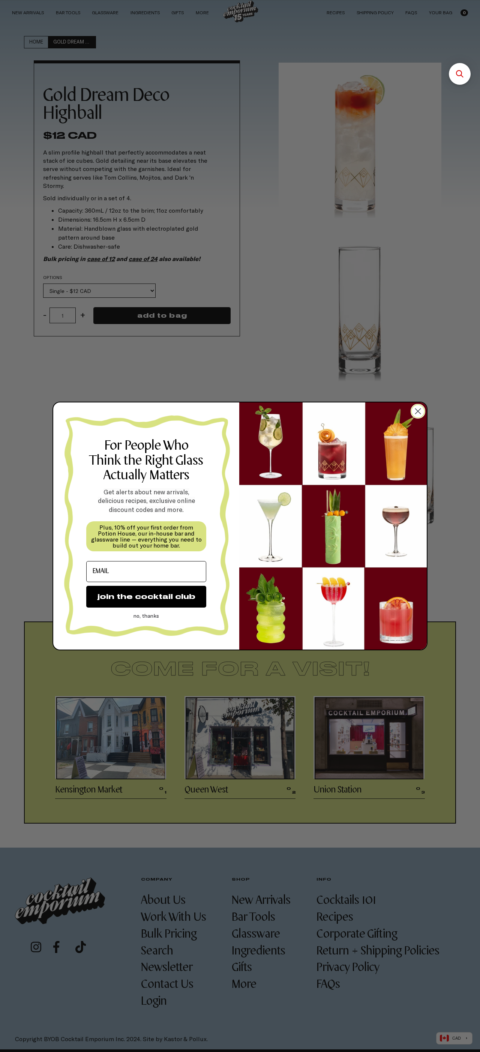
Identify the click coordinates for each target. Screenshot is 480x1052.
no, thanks (146, 615)
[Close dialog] (417, 411)
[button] (460, 74)
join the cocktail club (146, 596)
